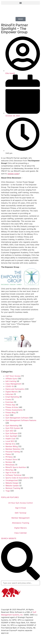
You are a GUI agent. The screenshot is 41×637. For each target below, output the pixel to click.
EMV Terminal (20, 513)
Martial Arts (10, 444)
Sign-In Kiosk (10, 472)
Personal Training (12, 452)
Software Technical (13, 475)
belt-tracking (10, 381)
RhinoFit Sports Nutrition (15, 467)
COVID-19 (9, 386)
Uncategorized (11, 480)
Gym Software (11, 433)
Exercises (9, 402)
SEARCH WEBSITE (8, 538)
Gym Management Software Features (20, 420)
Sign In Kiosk (20, 508)
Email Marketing (12, 397)
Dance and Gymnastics (14, 389)
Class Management (13, 384)
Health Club (10, 438)
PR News (9, 457)
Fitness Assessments (14, 410)
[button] (20, 3)
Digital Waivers (11, 392)
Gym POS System (12, 428)
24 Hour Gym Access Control (20, 503)
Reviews (8, 462)
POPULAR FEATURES (10, 497)
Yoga (7, 491)
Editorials (9, 394)
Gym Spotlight (11, 436)
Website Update (12, 485)
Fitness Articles (11, 407)
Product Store (11, 459)
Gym (7, 415)
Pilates (8, 454)
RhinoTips (9, 470)
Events (8, 399)
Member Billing (11, 446)
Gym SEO (9, 431)
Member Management (20, 518)
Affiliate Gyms (11, 378)
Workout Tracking (12, 488)
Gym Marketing (11, 425)
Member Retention (13, 449)
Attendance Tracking (20, 523)
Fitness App (10, 405)
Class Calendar (20, 533)
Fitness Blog (10, 412)
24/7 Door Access (12, 376)
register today (13, 174)
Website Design (11, 483)
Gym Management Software (17, 418)
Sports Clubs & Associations (17, 478)
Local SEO (9, 441)
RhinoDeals (10, 465)
